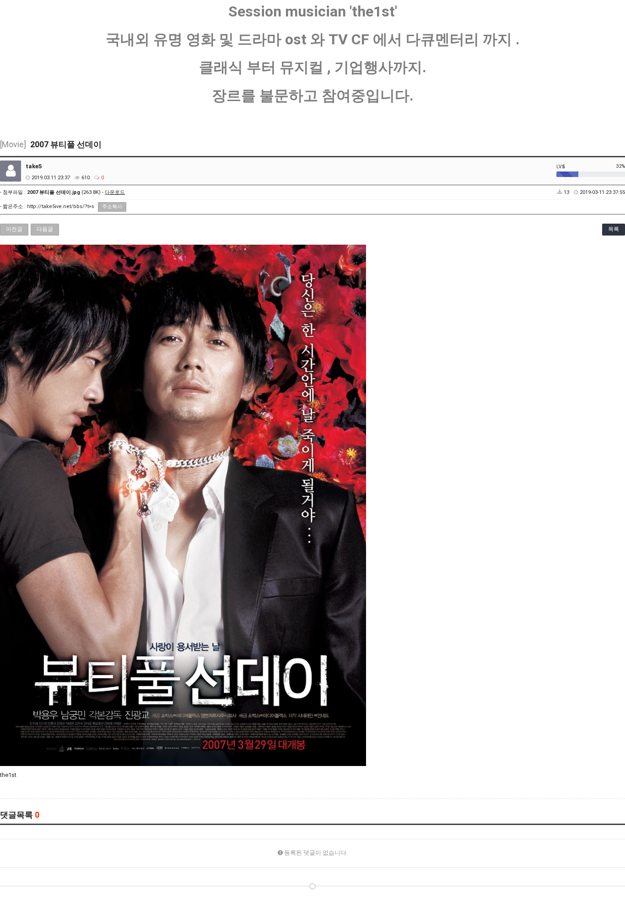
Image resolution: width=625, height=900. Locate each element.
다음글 (45, 229)
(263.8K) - (76, 192)
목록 (613, 229)
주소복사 (112, 206)
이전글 (14, 229)
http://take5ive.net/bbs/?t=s (60, 206)
